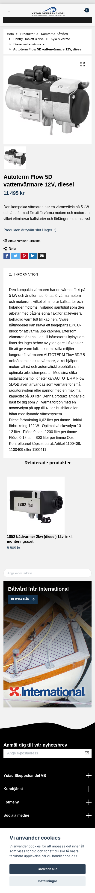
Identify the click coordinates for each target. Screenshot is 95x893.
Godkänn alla (47, 869)
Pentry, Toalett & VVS (28, 39)
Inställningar (47, 881)
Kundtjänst (13, 789)
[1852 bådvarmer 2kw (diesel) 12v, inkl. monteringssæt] (47, 505)
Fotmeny (11, 802)
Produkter (27, 34)
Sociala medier (16, 815)
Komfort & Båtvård (54, 34)
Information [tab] (25, 274)
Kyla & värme (60, 39)
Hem (10, 34)
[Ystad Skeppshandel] (48, 12)
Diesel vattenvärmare (29, 44)
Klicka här (20, 599)
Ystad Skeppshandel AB (24, 776)
